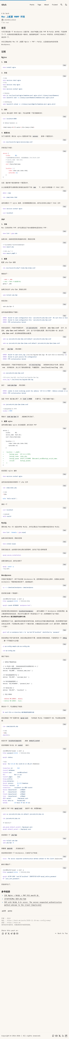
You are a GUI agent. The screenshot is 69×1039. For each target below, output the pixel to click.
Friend (55, 5)
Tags (39, 5)
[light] (66, 4)
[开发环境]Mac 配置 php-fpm (15, 899)
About (46, 5)
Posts (32, 5)
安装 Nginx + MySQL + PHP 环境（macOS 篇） (22, 895)
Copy (64, 65)
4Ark (3, 4)
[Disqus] (34, 959)
